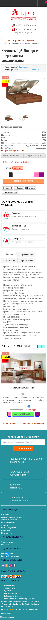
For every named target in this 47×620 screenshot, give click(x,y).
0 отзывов (35, 70)
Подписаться (25, 448)
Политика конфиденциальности (12, 517)
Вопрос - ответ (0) (26, 260)
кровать (6, 423)
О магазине (5, 515)
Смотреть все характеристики (13, 151)
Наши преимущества (8, 528)
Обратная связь (7, 542)
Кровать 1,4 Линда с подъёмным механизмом (13, 156)
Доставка (4, 525)
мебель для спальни (18, 423)
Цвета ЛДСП (5, 530)
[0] (42, 3)
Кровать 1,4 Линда (34, 156)
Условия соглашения (9, 520)
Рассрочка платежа (8, 522)
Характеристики (26, 254)
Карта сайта (5, 545)
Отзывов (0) (10, 260)
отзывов (26, 609)
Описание (9, 254)
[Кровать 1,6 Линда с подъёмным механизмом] (23, 92)
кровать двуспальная (35, 423)
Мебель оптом (6, 533)
